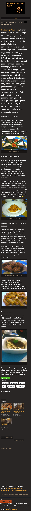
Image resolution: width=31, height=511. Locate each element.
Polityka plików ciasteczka (11, 509)
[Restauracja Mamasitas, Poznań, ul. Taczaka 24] (18, 406)
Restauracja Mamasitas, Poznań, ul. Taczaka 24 (18, 411)
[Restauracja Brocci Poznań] (6, 421)
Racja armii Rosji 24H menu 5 (19, 440)
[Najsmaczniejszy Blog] (15, 14)
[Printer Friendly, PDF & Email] (5, 378)
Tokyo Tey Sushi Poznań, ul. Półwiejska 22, (7, 437)
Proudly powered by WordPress (8, 494)
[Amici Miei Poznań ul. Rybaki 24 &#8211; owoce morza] (6, 406)
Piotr (10, 25)
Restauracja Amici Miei (10, 30)
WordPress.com (25, 494)
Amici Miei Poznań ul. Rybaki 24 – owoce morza (6, 411)
